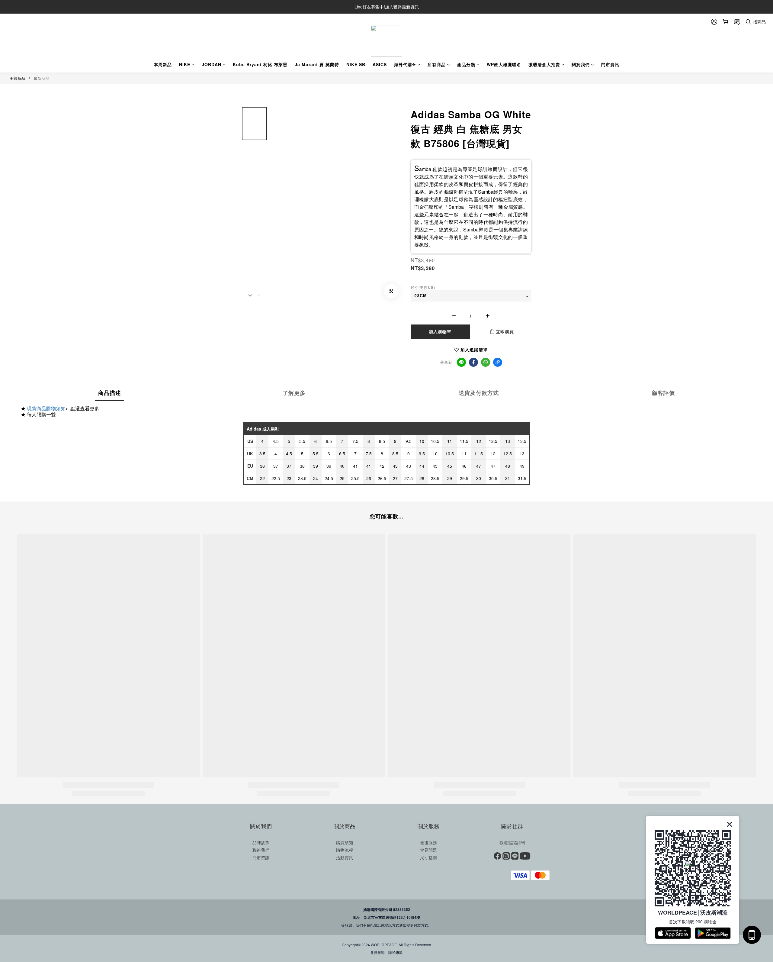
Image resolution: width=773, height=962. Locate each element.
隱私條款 (395, 952)
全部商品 (17, 78)
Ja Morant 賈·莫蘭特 (317, 64)
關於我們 (581, 64)
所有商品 (437, 64)
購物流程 (344, 850)
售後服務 (428, 842)
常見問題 (428, 850)
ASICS (380, 64)
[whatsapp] (485, 362)
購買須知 (344, 842)
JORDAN (211, 64)
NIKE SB (355, 64)
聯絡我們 (260, 850)
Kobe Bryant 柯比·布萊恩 (260, 64)
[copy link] (497, 362)
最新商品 (42, 78)
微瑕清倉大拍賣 (544, 64)
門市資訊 (610, 64)
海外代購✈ (405, 64)
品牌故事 (260, 842)
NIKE (184, 64)
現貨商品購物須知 (46, 408)
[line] (461, 362)
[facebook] (473, 362)
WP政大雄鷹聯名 (504, 64)
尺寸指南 (428, 857)
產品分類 (466, 64)
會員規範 (377, 952)
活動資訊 (344, 857)
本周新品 (163, 64)
